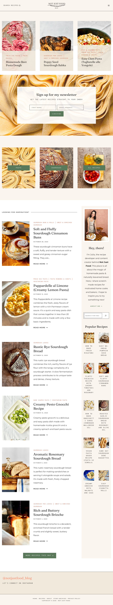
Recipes (42, 598)
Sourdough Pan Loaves (53, 56)
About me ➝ (96, 306)
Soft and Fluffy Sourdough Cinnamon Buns (50, 233)
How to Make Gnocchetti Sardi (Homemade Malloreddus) (89, 421)
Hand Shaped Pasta (41, 400)
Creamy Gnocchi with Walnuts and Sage (88, 488)
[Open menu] (108, 5)
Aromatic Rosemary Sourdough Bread (48, 456)
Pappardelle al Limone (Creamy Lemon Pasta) (51, 288)
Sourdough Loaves (40, 343)
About (49, 598)
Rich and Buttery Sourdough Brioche (48, 512)
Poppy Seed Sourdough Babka (55, 63)
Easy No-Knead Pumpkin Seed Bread (103, 350)
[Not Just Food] (56, 5)
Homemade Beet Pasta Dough (16, 63)
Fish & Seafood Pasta (91, 50)
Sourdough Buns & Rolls (43, 222)
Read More (40, 264)
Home (35, 598)
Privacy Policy (74, 598)
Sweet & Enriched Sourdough (56, 58)
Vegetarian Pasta (40, 282)
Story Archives (60, 598)
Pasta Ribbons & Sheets (60, 279)
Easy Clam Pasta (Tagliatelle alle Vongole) (92, 62)
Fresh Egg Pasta (13, 56)
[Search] (105, 315)
